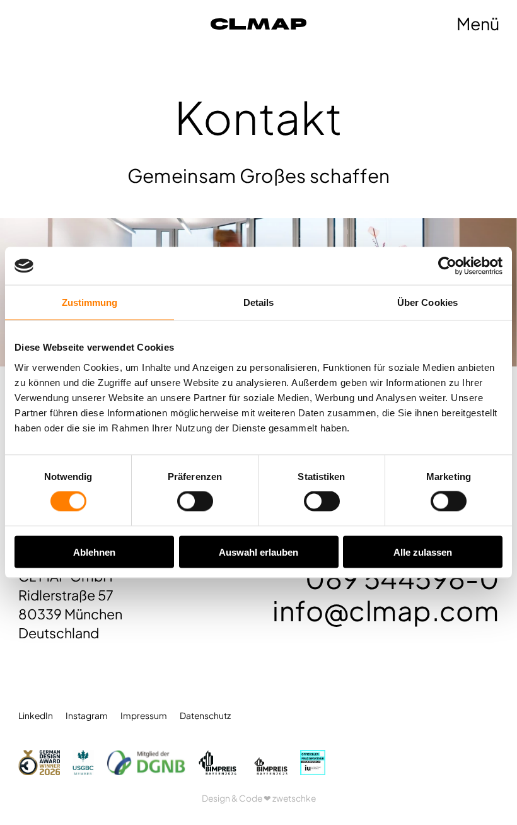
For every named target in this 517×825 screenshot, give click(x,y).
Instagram (87, 715)
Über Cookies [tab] (427, 302)
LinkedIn (35, 715)
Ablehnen (94, 551)
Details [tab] (258, 302)
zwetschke (294, 798)
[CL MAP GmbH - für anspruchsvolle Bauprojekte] (306, 24)
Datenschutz (205, 715)
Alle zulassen (422, 551)
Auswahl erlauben (258, 551)
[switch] (195, 501)
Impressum (143, 715)
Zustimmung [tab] (90, 302)
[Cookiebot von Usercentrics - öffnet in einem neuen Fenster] (447, 266)
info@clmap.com (385, 610)
